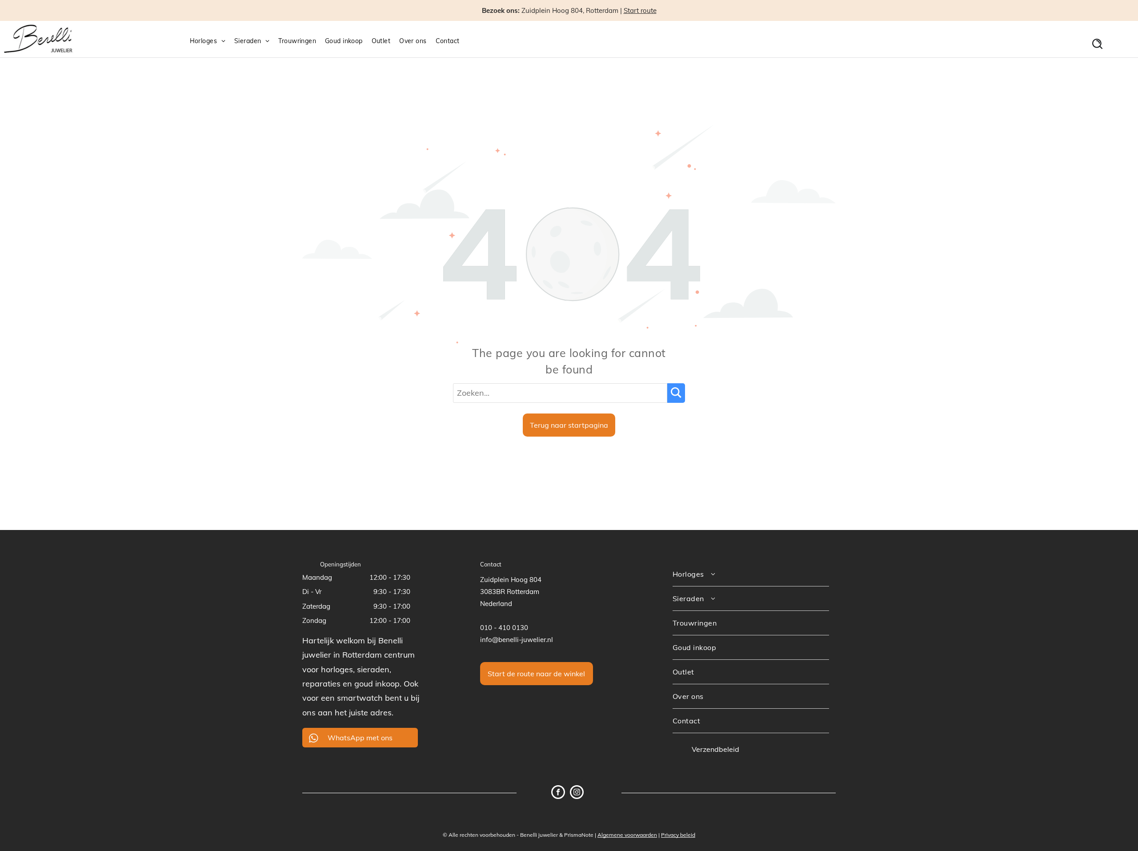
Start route (640, 10)
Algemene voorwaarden (627, 834)
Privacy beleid (678, 834)
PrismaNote (578, 834)
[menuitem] (212, 41)
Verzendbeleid (715, 749)
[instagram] (577, 793)
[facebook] (558, 793)
